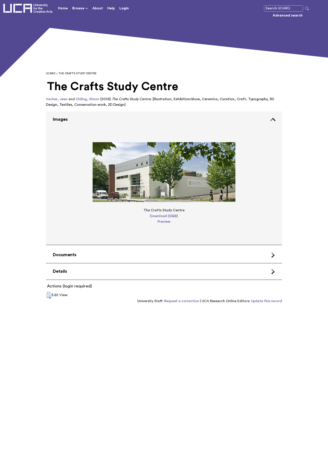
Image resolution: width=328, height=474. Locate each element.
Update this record (266, 301)
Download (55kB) (164, 216)
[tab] (164, 178)
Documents (64, 255)
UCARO (51, 73)
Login (124, 8)
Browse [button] (78, 8)
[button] (48, 295)
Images (60, 119)
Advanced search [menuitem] (288, 15)
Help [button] (111, 8)
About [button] (97, 8)
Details (60, 271)
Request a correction (181, 301)
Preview (164, 221)
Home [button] (63, 8)
